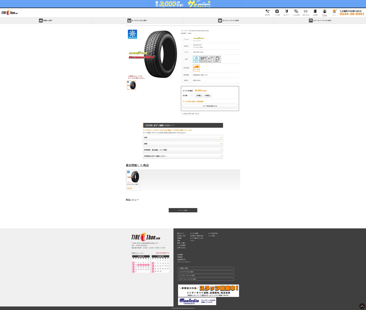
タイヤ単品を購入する (210, 106)
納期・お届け (181, 243)
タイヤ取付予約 (213, 233)
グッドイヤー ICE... (133, 184)
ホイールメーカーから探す (322, 20)
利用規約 (180, 257)
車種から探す (47, 20)
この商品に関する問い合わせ (190, 113)
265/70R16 (196, 52)
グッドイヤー (197, 41)
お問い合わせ (181, 247)
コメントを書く (183, 210)
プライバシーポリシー (184, 262)
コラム (192, 240)
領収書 (179, 238)
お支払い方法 (181, 236)
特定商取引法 (181, 259)
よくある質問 (181, 245)
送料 (178, 240)
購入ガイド (180, 233)
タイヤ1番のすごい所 (196, 238)
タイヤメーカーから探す (230, 20)
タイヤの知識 (194, 233)
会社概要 (180, 254)
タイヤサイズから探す (139, 20)
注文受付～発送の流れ (196, 236)
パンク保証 (211, 236)
